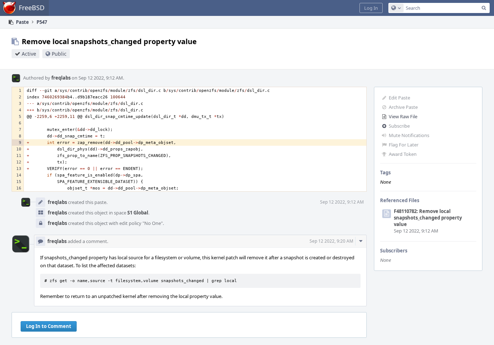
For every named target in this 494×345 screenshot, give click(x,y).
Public (59, 53)
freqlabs (61, 77)
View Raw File (403, 116)
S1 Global (137, 212)
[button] (371, 8)
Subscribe (399, 126)
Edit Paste (399, 97)
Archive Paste (403, 107)
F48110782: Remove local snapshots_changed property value (428, 217)
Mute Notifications (409, 135)
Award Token (403, 154)
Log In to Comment (48, 326)
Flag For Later (403, 144)
